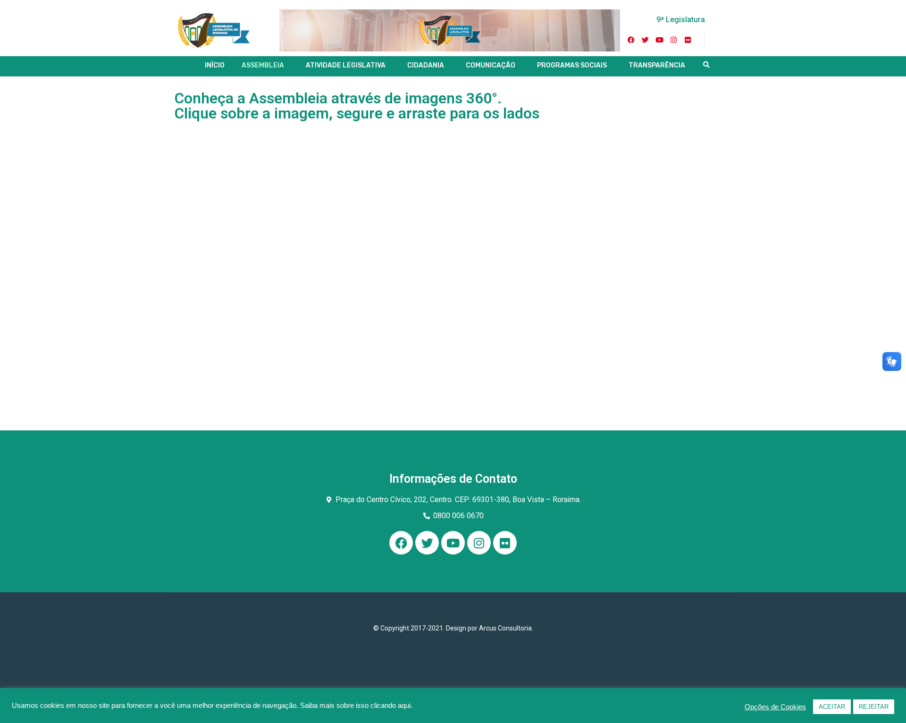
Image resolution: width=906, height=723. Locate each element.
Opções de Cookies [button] (775, 707)
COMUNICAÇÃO (490, 65)
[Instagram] (674, 40)
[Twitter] (645, 40)
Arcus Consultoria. (506, 628)
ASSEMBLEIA (263, 65)
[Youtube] (660, 40)
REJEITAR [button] (874, 706)
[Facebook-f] (631, 40)
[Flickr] (688, 40)
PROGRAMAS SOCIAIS (572, 65)
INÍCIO (215, 65)
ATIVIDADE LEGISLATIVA (346, 65)
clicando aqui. (391, 705)
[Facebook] (401, 543)
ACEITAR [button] (832, 706)
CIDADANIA (425, 65)
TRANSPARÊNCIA (657, 65)
